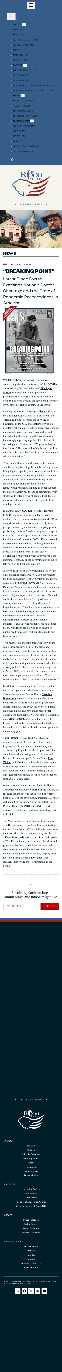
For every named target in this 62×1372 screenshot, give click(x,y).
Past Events (31, 1193)
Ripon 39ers (31, 1198)
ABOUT (9, 1141)
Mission (31, 1146)
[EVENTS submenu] (25, 65)
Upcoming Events (31, 1189)
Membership (31, 1171)
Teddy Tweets (31, 1224)
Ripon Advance (31, 1228)
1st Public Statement (31, 1154)
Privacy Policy (31, 1175)
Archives (31, 1251)
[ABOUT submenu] (24, 24)
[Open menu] (31, 5)
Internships (31, 1167)
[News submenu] (22, 95)
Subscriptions (31, 1268)
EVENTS (9, 1184)
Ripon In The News (31, 1233)
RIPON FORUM (13, 1242)
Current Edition (31, 1247)
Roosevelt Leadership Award (30, 1202)
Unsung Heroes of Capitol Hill (31, 1206)
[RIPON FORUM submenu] (32, 121)
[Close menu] (11, 16)
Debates (31, 1259)
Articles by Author (31, 1263)
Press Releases (31, 1220)
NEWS (8, 1215)
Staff (31, 1163)
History (31, 1150)
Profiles (31, 1255)
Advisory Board (31, 1159)
